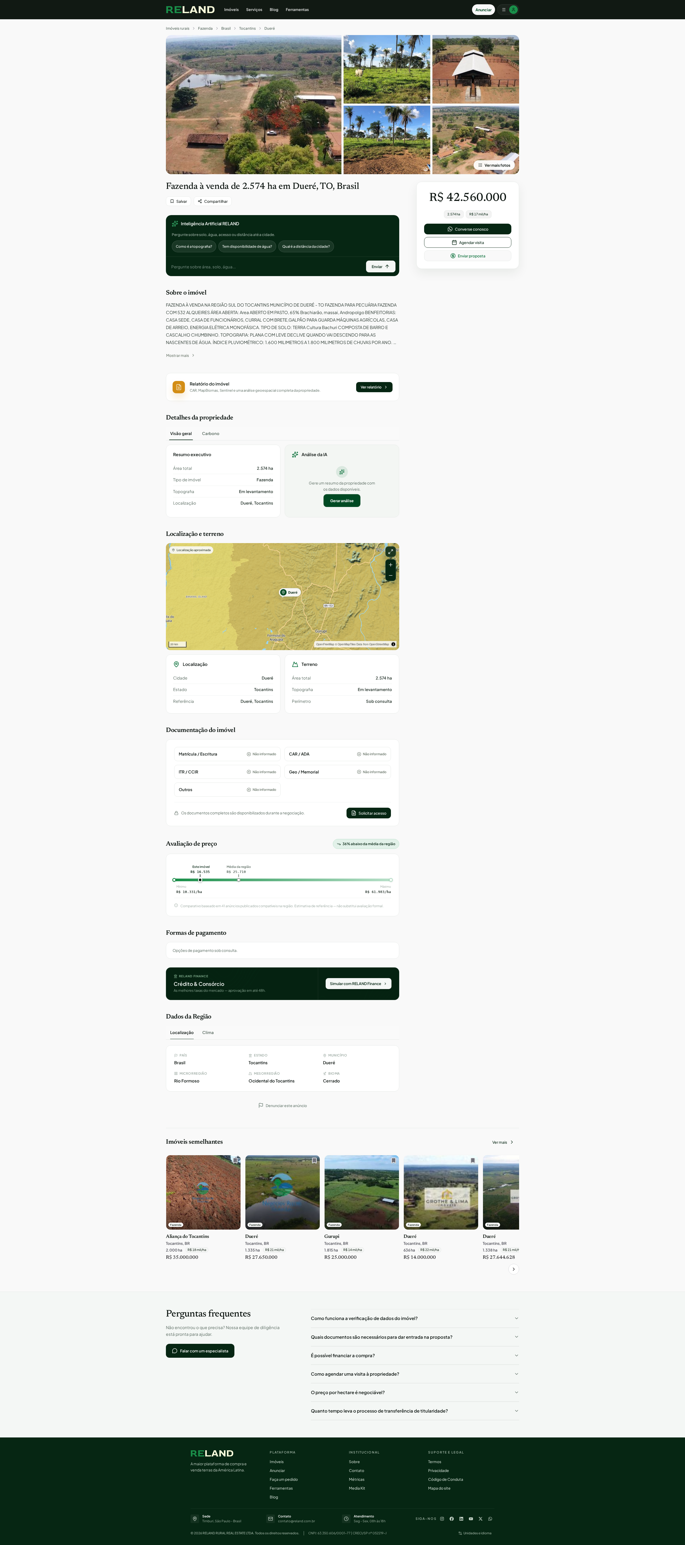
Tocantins (247, 28)
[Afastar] (390, 575)
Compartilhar (216, 201)
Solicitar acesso (372, 813)
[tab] (181, 433)
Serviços (254, 9)
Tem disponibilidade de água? (247, 246)
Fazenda (205, 28)
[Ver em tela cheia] (390, 551)
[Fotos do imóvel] (253, 104)
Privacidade (438, 1470)
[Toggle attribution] (393, 644)
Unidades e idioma (477, 1533)
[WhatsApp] (490, 1519)
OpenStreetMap (379, 644)
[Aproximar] (390, 564)
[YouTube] (471, 1519)
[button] (282, 387)
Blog (274, 9)
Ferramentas (297, 9)
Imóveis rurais (177, 28)
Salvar (181, 201)
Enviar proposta (471, 255)
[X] (480, 1519)
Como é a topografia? (194, 246)
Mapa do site (439, 1488)
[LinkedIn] (461, 1519)
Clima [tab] (208, 1032)
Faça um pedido (284, 1479)
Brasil (226, 28)
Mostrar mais (177, 355)
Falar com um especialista (204, 1350)
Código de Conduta (445, 1479)
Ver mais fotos (497, 165)
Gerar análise (342, 500)
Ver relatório (371, 387)
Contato (356, 1470)
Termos (434, 1461)
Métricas (356, 1479)
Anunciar (483, 9)
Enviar (377, 266)
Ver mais (499, 1142)
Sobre (354, 1461)
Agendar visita (471, 242)
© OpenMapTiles (345, 644)
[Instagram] (442, 1519)
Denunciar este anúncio (286, 1105)
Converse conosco (471, 229)
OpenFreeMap (325, 644)
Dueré (269, 28)
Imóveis (231, 9)
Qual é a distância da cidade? (306, 246)
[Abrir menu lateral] (508, 9)
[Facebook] (451, 1519)
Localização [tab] (182, 1032)
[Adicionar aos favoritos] (234, 1162)
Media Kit (357, 1488)
